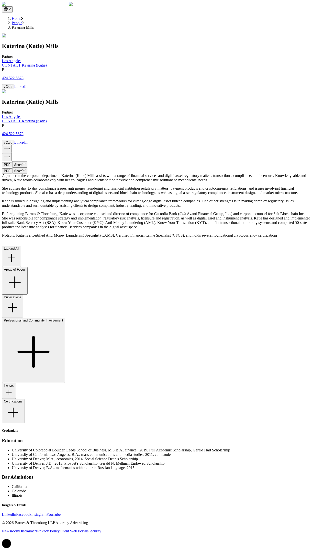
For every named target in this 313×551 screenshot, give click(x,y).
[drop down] (7, 9)
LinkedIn (21, 86)
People (17, 23)
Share (18, 165)
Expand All (11, 248)
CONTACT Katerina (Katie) (24, 65)
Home (16, 18)
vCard (8, 87)
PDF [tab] (7, 165)
